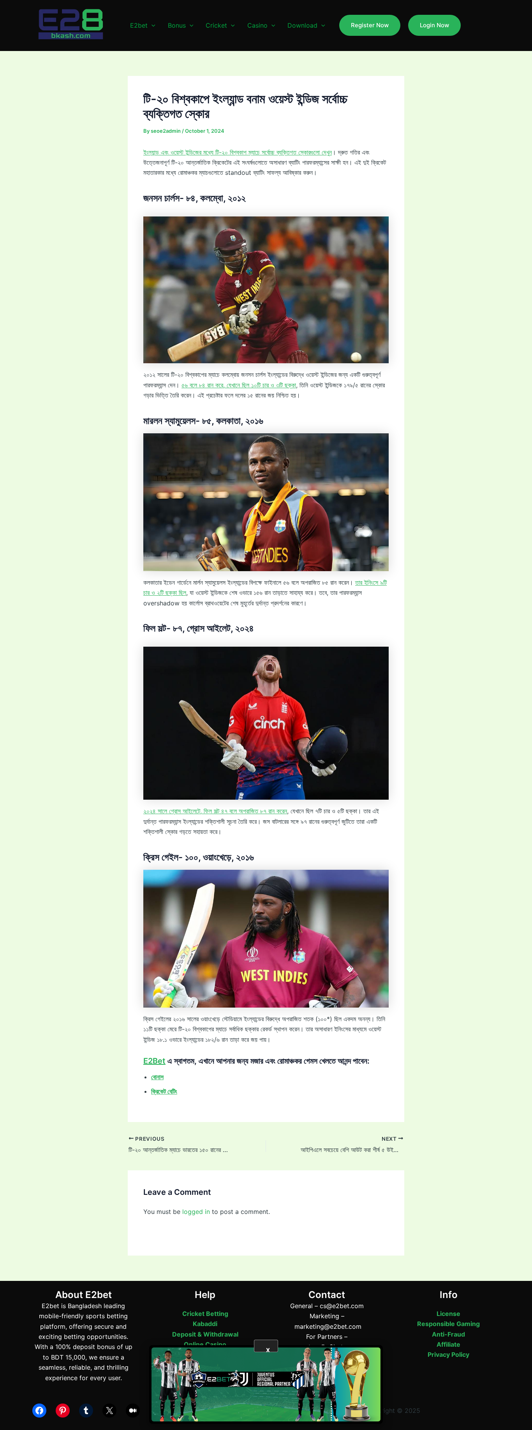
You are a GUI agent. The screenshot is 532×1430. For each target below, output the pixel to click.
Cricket (216, 25)
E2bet (139, 25)
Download (302, 25)
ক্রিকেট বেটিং (164, 1091)
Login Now (434, 25)
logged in (196, 1211)
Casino (257, 25)
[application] (151, 25)
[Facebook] (39, 1411)
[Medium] (133, 1411)
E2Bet (154, 1061)
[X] (109, 1411)
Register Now (370, 25)
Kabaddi (205, 1324)
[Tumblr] (86, 1411)
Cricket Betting (205, 1313)
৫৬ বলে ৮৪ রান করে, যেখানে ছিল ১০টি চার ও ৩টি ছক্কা (238, 385)
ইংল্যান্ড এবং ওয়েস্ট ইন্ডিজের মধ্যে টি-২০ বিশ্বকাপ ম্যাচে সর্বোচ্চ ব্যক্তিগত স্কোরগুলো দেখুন (237, 152)
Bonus (177, 25)
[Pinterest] (63, 1411)
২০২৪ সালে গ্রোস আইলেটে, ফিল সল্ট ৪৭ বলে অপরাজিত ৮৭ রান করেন (215, 811)
